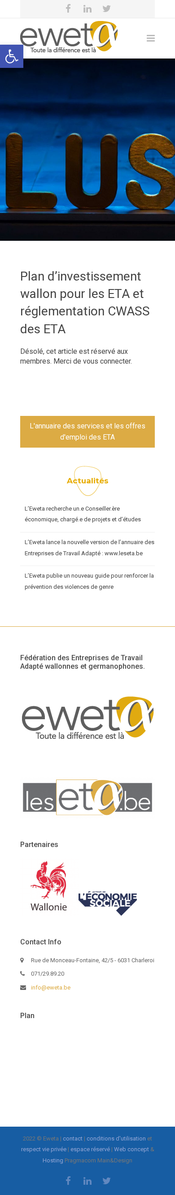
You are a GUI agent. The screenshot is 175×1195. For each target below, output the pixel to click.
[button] (11, 56)
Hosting (53, 1160)
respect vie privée (43, 1149)
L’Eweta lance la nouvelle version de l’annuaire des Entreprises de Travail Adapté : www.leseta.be (89, 548)
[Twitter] (107, 9)
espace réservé (90, 1149)
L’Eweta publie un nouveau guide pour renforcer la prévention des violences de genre (89, 581)
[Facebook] (68, 9)
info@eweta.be (50, 987)
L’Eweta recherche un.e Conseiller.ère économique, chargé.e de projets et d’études (83, 514)
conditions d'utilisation (116, 1138)
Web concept (131, 1149)
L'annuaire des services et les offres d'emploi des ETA (87, 432)
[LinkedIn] (87, 9)
